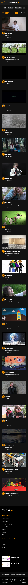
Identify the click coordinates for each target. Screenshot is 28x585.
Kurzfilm (10, 7)
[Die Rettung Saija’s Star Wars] (14, 242)
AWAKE (7, 105)
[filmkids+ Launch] (6, 558)
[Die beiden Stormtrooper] (14, 460)
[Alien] (14, 314)
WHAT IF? (8, 202)
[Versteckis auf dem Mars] (14, 484)
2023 (25, 7)
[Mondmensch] (14, 339)
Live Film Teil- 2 (9, 445)
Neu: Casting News (16, 563)
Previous (2, 8)
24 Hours (7, 420)
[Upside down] (14, 266)
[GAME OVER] (14, 169)
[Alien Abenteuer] (14, 363)
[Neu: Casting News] (6, 564)
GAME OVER (8, 178)
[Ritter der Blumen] (14, 48)
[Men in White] (14, 290)
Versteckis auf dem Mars (12, 493)
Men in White (8, 299)
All (5, 7)
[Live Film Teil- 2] (14, 436)
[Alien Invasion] (14, 218)
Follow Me (8, 154)
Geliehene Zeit (9, 81)
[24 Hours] (14, 411)
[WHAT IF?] (14, 193)
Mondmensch (9, 348)
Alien (6, 324)
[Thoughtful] (14, 387)
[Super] (14, 121)
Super (6, 130)
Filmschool (18, 7)
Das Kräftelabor (9, 33)
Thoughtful (8, 396)
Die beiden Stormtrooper (11, 469)
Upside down (8, 275)
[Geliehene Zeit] (14, 72)
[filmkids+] (3, 33)
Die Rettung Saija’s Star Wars (12, 251)
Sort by (22, 12)
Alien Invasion (9, 227)
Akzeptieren (23, 582)
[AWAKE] (14, 96)
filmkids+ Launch (15, 557)
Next (25, 8)
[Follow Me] (14, 145)
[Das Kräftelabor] (14, 24)
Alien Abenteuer (9, 372)
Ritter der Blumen (10, 57)
